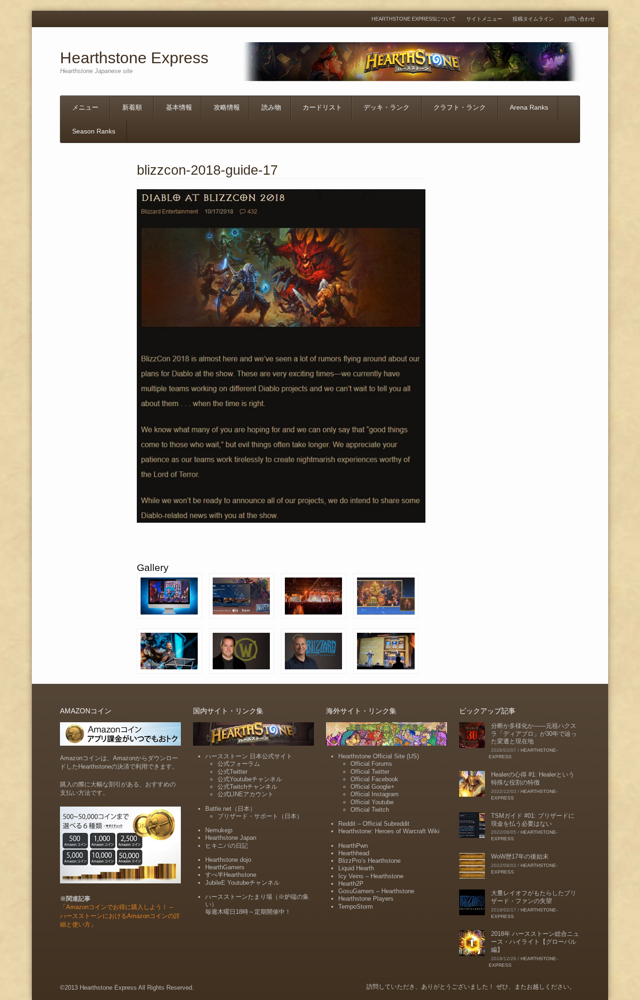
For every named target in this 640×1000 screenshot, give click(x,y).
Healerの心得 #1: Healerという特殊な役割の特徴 (532, 778)
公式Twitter (232, 771)
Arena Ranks (529, 107)
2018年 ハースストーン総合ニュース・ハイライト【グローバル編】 (535, 941)
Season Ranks (93, 131)
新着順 (132, 107)
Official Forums (371, 763)
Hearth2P (351, 883)
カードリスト (322, 107)
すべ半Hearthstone (230, 874)
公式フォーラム (238, 763)
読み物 (271, 107)
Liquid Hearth (356, 868)
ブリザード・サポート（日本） (260, 816)
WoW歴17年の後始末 (520, 856)
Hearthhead (353, 853)
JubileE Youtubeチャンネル (242, 882)
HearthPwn (353, 845)
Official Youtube (372, 802)
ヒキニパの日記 (226, 845)
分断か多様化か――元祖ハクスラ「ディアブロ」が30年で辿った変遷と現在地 (534, 733)
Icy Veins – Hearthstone (370, 876)
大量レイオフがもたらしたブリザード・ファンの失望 (533, 896)
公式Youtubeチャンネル (249, 779)
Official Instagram (374, 794)
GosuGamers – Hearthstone (376, 891)
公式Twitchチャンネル (247, 786)
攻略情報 (227, 107)
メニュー (85, 107)
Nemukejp (218, 830)
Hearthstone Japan (230, 837)
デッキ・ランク (386, 107)
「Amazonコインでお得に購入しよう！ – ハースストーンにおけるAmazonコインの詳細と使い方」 (120, 915)
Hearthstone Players (366, 898)
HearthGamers (225, 867)
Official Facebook (374, 779)
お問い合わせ (579, 19)
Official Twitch (369, 809)
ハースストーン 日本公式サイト (248, 756)
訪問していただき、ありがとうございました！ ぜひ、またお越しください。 (470, 986)
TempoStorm (355, 906)
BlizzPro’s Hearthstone (369, 860)
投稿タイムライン (533, 19)
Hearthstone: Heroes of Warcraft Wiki (388, 831)
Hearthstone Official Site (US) (378, 756)
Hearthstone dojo (228, 859)
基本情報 (179, 107)
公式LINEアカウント (245, 794)
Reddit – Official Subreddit (373, 823)
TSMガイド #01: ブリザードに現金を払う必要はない (532, 819)
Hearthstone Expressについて (414, 19)
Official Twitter (369, 771)
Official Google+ (372, 786)
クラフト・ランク (459, 107)
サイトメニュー (484, 19)
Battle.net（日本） (230, 808)
